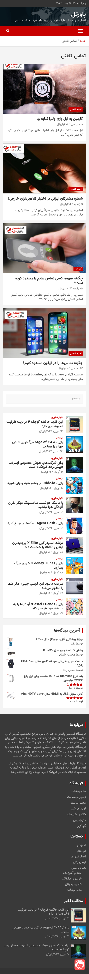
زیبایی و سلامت (76, 797)
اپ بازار (59, 438)
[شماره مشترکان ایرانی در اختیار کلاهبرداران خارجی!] (44, 168)
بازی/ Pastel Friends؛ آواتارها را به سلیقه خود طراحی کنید (38, 606)
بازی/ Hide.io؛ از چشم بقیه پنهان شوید (35, 483)
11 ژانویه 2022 (75, 204)
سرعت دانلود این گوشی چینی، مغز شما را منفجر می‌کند (35, 586)
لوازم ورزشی (78, 809)
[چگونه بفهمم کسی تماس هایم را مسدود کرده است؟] (44, 248)
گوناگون (81, 826)
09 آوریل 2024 (54, 512)
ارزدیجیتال (79, 862)
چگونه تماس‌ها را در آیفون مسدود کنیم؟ (53, 363)
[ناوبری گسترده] (80, 31)
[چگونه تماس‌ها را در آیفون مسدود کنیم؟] (44, 333)
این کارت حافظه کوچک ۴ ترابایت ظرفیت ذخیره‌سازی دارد (34, 424)
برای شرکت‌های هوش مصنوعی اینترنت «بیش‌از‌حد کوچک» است (36, 465)
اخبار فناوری (76, 109)
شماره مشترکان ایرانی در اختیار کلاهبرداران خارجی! (45, 199)
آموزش (78, 269)
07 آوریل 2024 (54, 593)
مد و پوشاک (78, 791)
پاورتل (78, 14)
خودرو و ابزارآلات (71, 879)
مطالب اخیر (73, 901)
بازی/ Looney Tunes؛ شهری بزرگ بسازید (38, 565)
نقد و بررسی (78, 868)
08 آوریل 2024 (54, 552)
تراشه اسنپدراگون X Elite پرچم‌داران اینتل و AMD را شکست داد (37, 545)
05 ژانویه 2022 (74, 289)
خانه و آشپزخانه (76, 814)
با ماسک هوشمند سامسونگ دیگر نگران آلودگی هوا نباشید (35, 505)
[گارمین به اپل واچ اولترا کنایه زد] (44, 89)
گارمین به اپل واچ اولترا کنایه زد (60, 119)
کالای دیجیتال (73, 884)
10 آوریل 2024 (55, 472)
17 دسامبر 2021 (74, 368)
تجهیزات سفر (78, 803)
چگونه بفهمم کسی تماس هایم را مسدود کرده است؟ (49, 281)
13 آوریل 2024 (54, 431)
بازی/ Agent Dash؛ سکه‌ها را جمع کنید (35, 523)
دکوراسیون (79, 820)
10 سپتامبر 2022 (73, 124)
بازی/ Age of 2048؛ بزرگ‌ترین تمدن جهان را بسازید (37, 444)
